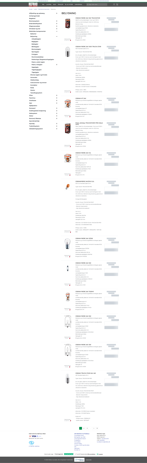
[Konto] (114, 4)
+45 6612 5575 (105, 438)
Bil (43, 4)
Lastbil (48, 4)
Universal (78, 4)
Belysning (53, 9)
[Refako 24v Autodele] (33, 4)
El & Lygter (69, 4)
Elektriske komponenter (43, 9)
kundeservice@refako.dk (103, 442)
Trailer (60, 4)
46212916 (102, 440)
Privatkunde (95, 1)
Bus (54, 4)
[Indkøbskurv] (117, 4)
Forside (30, 9)
